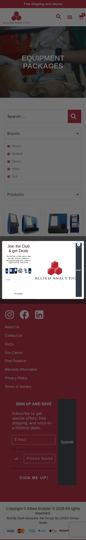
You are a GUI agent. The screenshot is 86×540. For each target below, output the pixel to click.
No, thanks (18, 294)
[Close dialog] (78, 244)
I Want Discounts (18, 287)
